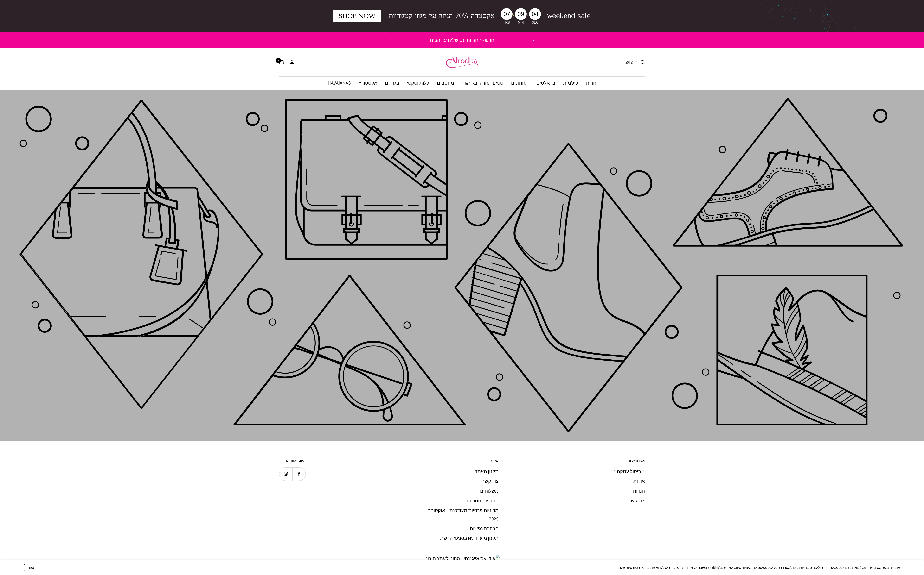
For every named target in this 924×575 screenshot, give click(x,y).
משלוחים (489, 491)
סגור (31, 568)
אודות (639, 481)
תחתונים (520, 83)
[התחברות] (292, 62)
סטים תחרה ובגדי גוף (482, 83)
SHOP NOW (357, 15)
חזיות (591, 83)
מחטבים (445, 83)
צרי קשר (636, 501)
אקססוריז (368, 83)
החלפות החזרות (482, 501)
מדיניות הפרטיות (638, 567)
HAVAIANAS (339, 83)
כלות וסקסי (418, 83)
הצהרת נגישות (484, 528)
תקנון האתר (487, 471)
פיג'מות (570, 83)
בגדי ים (392, 83)
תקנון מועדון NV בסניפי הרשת (469, 538)
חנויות (639, 491)
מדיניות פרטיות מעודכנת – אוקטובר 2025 (463, 514)
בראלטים (545, 83)
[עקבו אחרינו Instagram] (285, 474)
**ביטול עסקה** (629, 471)
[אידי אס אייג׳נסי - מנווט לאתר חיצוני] (462, 559)
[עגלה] (281, 62)
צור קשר (490, 481)
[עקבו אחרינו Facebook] (299, 474)
